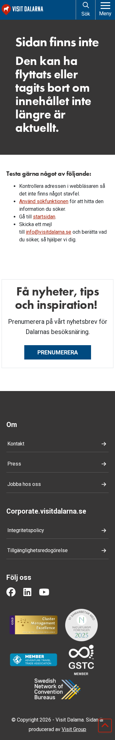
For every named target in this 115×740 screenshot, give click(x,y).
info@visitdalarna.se (48, 232)
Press (14, 464)
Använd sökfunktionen (43, 201)
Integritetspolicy (25, 530)
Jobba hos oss (24, 484)
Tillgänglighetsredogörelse (37, 550)
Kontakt (15, 444)
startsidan (44, 217)
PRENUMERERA (57, 352)
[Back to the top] (105, 725)
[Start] (37, 9)
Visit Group (74, 729)
